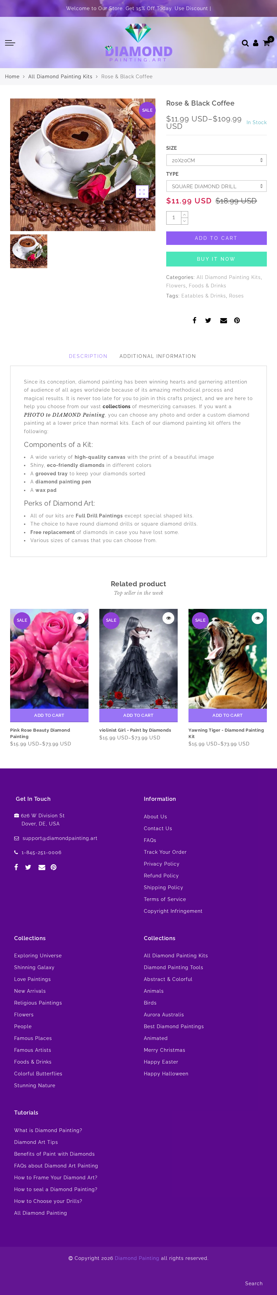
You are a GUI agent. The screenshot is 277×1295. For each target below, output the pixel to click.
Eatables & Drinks (203, 296)
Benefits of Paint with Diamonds (54, 1154)
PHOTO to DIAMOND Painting (64, 415)
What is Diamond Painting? (48, 1130)
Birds (150, 1003)
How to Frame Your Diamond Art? (56, 1177)
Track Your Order (165, 852)
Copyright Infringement (173, 911)
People (23, 1026)
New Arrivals (30, 991)
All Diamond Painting (40, 1213)
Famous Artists (32, 1050)
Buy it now (216, 259)
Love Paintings (32, 979)
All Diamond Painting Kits (60, 76)
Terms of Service (165, 899)
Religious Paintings (38, 1003)
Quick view (79, 618)
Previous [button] (5, 677)
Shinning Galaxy (34, 967)
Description (88, 356)
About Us (155, 816)
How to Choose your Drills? (48, 1201)
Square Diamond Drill (204, 187)
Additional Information (158, 356)
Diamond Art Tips (36, 1142)
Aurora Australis (164, 1014)
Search (254, 1283)
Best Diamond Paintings (174, 1026)
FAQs (150, 840)
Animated (156, 1038)
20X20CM (183, 161)
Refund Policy (161, 875)
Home (12, 76)
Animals (154, 991)
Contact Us (158, 828)
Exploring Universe (38, 955)
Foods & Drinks (207, 285)
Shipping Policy (163, 887)
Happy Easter (161, 1062)
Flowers (176, 285)
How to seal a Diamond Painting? (56, 1189)
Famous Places (33, 1038)
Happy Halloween (166, 1073)
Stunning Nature (34, 1085)
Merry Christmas (164, 1050)
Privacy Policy (162, 864)
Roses (236, 296)
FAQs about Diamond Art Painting (56, 1166)
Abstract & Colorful (168, 979)
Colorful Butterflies (38, 1073)
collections (117, 406)
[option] (82, 164)
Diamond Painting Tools (173, 967)
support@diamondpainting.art (60, 838)
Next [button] (262, 677)
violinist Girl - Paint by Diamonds (135, 730)
